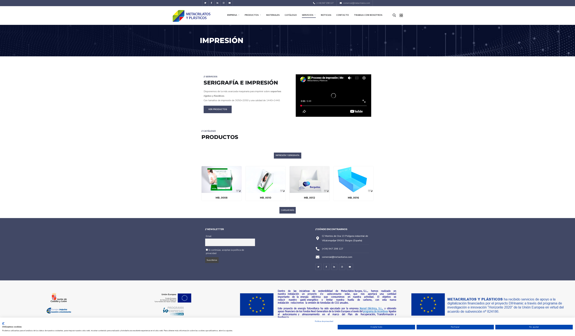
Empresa (232, 15)
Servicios (307, 15)
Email (208, 236)
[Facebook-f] (211, 3)
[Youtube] (230, 3)
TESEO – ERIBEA (314, 275)
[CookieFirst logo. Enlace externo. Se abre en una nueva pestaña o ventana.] (3, 323)
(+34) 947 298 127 (332, 248)
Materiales (273, 15)
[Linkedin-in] (218, 3)
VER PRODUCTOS (217, 109)
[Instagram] (224, 3)
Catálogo (291, 15)
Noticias (326, 15)
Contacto (342, 15)
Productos (252, 15)
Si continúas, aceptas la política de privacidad (225, 251)
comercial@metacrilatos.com (337, 257)
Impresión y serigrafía (287, 155)
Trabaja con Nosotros (368, 15)
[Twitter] (205, 3)
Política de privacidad (324, 321)
